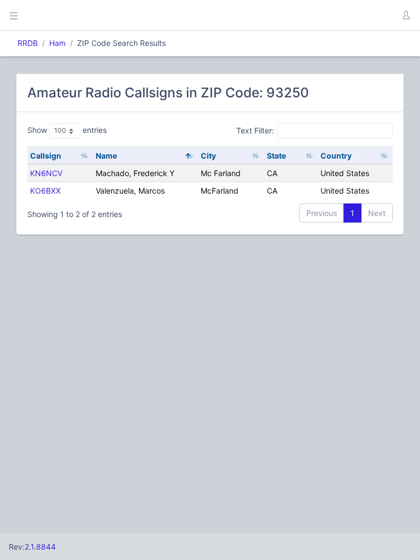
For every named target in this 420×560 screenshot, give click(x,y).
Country (336, 155)
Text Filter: (255, 130)
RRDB (28, 43)
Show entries (67, 130)
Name (106, 155)
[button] (406, 15)
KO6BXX (45, 190)
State (276, 155)
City (208, 155)
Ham (57, 43)
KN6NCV (46, 173)
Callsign (45, 155)
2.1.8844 (40, 546)
